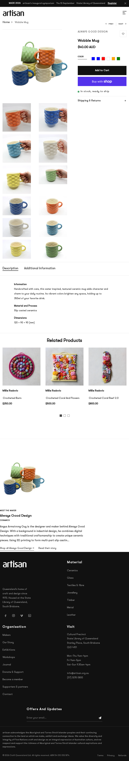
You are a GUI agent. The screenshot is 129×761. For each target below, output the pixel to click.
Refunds (122, 756)
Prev (111, 24)
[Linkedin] (29, 615)
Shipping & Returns (89, 100)
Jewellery (72, 593)
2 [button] (65, 416)
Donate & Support (13, 672)
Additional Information (39, 268)
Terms (100, 756)
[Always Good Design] (23, 475)
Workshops (9, 657)
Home (6, 22)
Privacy (110, 756)
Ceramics (72, 570)
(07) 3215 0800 (75, 677)
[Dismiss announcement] (125, 3)
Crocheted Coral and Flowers (62, 398)
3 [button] (69, 416)
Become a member (13, 679)
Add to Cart (102, 70)
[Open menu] (120, 13)
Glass (70, 578)
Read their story (47, 548)
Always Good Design (93, 32)
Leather (71, 615)
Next (121, 24)
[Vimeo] (21, 615)
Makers (7, 635)
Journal (7, 665)
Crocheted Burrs (12, 398)
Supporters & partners (15, 687)
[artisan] (15, 564)
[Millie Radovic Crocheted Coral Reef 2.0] (107, 367)
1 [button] (61, 416)
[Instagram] (13, 615)
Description (10, 268)
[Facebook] (5, 615)
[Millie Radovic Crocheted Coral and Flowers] (64, 367)
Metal (70, 607)
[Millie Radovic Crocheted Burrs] (21, 367)
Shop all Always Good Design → (17, 548)
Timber (71, 600)
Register (112, 3)
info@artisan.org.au (78, 673)
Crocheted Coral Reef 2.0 (104, 398)
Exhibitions (9, 650)
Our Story (8, 642)
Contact (8, 694)
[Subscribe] (100, 718)
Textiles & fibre (75, 585)
